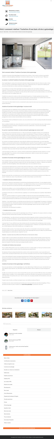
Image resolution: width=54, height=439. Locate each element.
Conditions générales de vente (37, 437)
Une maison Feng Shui (9, 419)
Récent (39, 329)
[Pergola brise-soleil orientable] (6, 333)
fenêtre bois (6, 372)
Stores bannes (7, 413)
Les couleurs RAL (7, 381)
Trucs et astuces (7, 416)
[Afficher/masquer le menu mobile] (51, 1)
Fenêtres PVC (7, 378)
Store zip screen (7, 411)
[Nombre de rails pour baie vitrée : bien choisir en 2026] (7, 312)
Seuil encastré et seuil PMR (15, 339)
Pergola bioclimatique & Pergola (11, 396)
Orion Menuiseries (8, 393)
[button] (3, 315)
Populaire (15, 329)
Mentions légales (29, 437)
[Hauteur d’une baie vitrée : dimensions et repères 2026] (47, 312)
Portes (5, 402)
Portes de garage (7, 405)
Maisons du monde (8, 384)
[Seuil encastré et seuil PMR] (6, 340)
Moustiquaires (7, 387)
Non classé (6, 390)
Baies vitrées (10, 290)
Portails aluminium (8, 399)
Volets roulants (7, 422)
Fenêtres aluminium (8, 375)
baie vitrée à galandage (28, 80)
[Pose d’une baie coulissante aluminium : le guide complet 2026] (20, 312)
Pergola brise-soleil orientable (15, 333)
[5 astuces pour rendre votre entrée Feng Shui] (6, 346)
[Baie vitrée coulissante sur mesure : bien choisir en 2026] (34, 312)
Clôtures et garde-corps (9, 363)
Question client (7, 408)
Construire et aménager (9, 366)
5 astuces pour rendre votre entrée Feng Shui (18, 346)
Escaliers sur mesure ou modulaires (11, 369)
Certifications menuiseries (9, 361)
